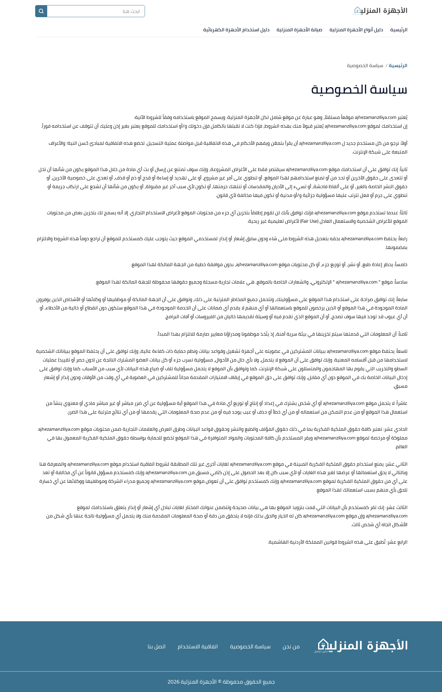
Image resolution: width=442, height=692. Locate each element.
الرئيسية (398, 29)
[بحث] (41, 11)
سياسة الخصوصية (250, 646)
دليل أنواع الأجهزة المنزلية (356, 29)
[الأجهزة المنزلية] (379, 11)
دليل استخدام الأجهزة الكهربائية (236, 29)
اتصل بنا (157, 646)
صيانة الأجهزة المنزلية (299, 29)
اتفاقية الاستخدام (198, 646)
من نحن (291, 646)
